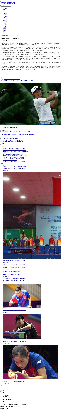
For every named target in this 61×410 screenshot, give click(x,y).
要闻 (6, 19)
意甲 (6, 23)
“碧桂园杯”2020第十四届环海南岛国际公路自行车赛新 (14, 150)
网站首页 (5, 8)
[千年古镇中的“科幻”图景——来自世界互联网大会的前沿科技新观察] (15, 131)
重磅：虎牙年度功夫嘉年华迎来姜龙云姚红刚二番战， (14, 148)
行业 (12, 35)
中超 (6, 14)
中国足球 (5, 13)
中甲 (6, 17)
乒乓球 (4, 29)
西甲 (6, 26)
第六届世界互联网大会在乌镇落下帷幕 (12, 79)
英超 (6, 24)
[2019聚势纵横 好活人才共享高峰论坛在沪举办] (10, 138)
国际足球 (5, 20)
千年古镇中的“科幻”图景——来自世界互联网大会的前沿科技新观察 (18, 80)
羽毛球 (4, 30)
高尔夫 (4, 27)
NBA (4, 10)
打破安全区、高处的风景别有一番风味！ (10, 127)
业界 (4, 9)
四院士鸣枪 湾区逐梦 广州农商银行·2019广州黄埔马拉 (15, 161)
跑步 (4, 33)
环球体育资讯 (3, 35)
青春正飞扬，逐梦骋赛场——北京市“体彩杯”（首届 (14, 158)
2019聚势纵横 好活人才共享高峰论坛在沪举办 (12, 141)
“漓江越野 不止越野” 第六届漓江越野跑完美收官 (13, 157)
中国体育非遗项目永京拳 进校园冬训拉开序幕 (13, 154)
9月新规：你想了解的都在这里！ (10, 160)
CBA (4, 11)
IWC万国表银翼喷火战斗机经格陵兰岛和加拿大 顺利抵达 (15, 155)
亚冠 (6, 16)
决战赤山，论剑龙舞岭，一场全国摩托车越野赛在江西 (14, 152)
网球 (4, 31)
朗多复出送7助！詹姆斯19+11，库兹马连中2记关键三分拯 (15, 151)
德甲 (6, 21)
